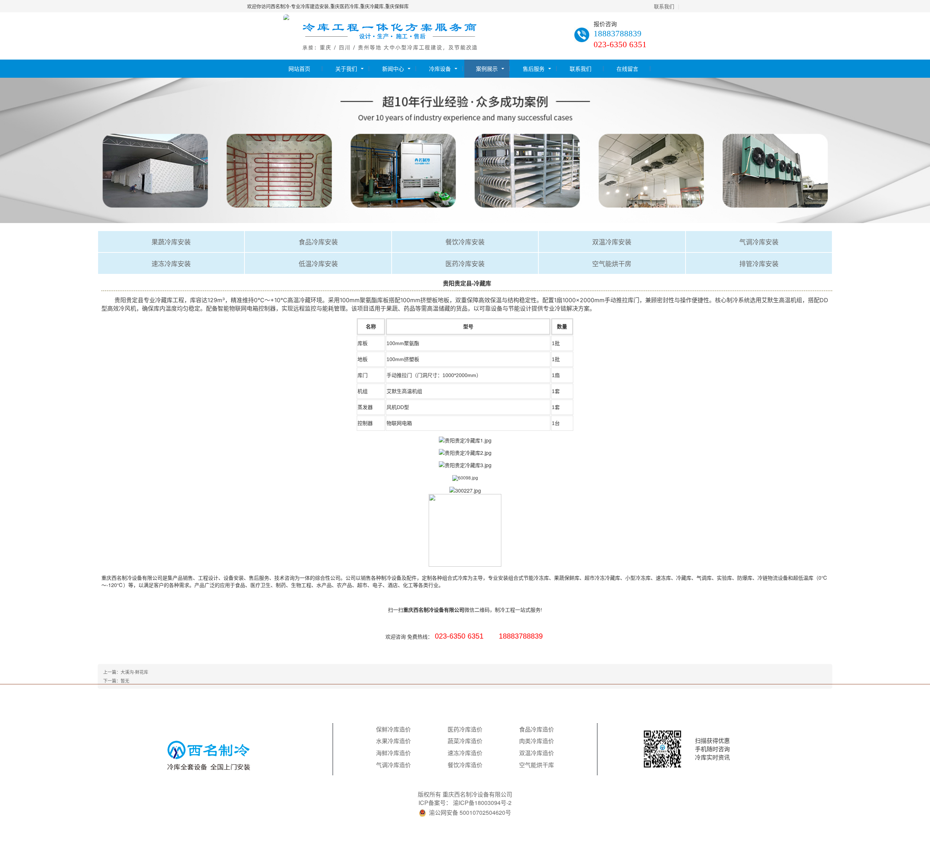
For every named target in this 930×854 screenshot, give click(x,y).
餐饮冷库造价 (465, 765)
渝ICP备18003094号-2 (482, 802)
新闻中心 (393, 68)
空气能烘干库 (536, 765)
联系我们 (664, 6)
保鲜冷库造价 (393, 729)
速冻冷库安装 (171, 263)
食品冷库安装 (318, 241)
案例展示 (487, 68)
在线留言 (627, 68)
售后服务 (534, 68)
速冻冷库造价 (465, 753)
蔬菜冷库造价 (465, 741)
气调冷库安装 (759, 241)
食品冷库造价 (536, 729)
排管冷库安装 (759, 263)
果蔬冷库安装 (171, 241)
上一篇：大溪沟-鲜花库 (125, 672)
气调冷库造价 (393, 765)
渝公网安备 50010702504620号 (470, 812)
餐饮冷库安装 (465, 241)
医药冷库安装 (465, 263)
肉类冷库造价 (536, 741)
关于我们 (346, 68)
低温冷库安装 (318, 263)
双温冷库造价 (536, 753)
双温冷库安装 (611, 241)
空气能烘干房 (611, 263)
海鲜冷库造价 (393, 753)
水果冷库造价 (393, 741)
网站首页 (299, 68)
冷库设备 (440, 68)
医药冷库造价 (465, 729)
